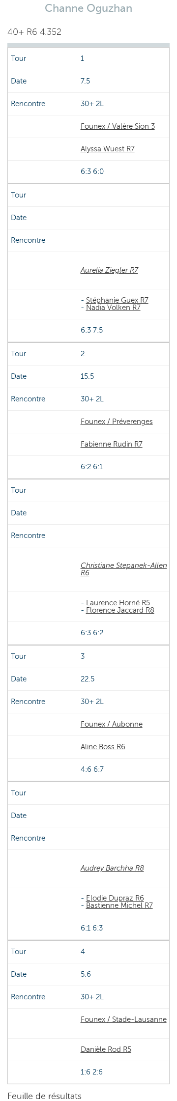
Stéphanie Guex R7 (117, 300)
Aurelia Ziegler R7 (109, 270)
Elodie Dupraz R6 (115, 898)
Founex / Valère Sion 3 (118, 126)
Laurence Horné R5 (118, 603)
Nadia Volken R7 (113, 307)
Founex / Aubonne (112, 724)
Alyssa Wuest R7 (108, 149)
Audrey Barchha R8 (112, 868)
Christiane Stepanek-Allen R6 (124, 569)
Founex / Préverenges (117, 421)
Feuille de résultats (44, 1096)
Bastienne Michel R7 (119, 905)
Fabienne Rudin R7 (112, 444)
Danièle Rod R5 (106, 1049)
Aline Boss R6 (103, 747)
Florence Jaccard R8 (120, 610)
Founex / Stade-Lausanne (124, 1019)
